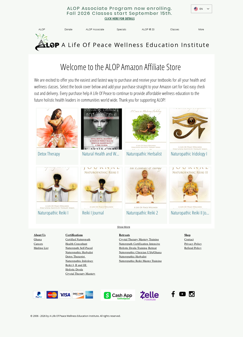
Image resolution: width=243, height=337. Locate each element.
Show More (123, 227)
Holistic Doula (74, 269)
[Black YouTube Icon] (182, 294)
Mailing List (41, 248)
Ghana (38, 239)
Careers (38, 243)
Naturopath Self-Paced (79, 248)
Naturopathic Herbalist (79, 252)
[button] (57, 136)
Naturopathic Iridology (79, 261)
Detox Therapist (75, 256)
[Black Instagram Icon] (192, 294)
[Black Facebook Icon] (173, 294)
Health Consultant (76, 243)
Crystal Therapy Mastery (80, 273)
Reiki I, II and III (76, 265)
